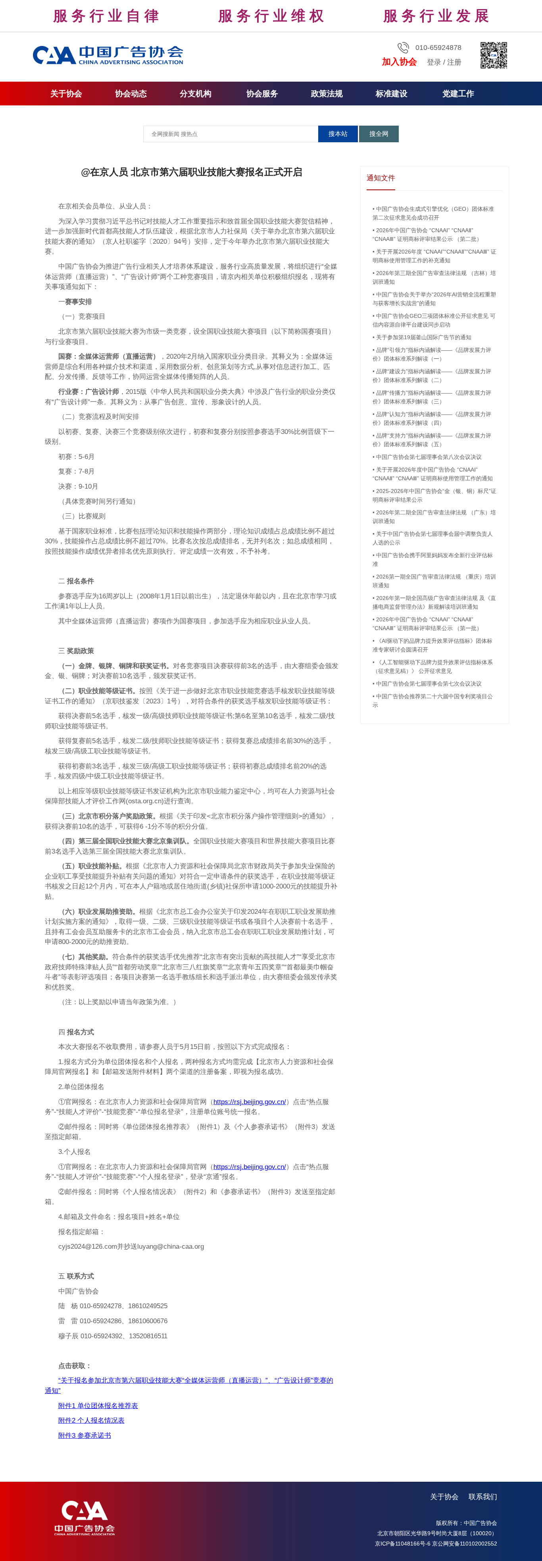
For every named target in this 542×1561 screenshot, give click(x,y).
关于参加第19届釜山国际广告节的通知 (423, 337)
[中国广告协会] (109, 55)
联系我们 (483, 1497)
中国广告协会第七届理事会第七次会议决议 (429, 683)
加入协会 (399, 62)
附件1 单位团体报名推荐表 (98, 1406)
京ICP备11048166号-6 (403, 1543)
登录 (434, 62)
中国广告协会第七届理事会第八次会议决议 (429, 457)
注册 (454, 62)
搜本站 (338, 133)
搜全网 (378, 133)
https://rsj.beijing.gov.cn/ (249, 1102)
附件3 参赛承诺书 (84, 1435)
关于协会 (444, 1497)
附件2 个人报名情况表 (91, 1420)
